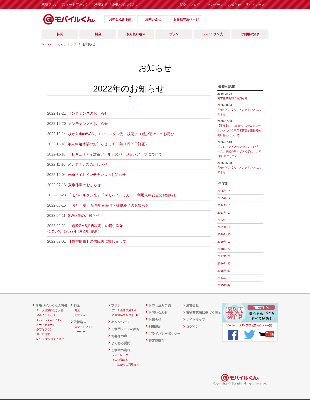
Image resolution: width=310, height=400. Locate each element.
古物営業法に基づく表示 (203, 312)
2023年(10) (224, 212)
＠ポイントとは (45, 315)
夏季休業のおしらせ (84, 185)
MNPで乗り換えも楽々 (50, 339)
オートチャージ (45, 324)
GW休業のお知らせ (83, 215)
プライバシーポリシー (164, 333)
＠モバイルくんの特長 (51, 305)
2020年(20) (224, 234)
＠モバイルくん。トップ (59, 44)
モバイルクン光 (212, 34)
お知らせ (234, 4)
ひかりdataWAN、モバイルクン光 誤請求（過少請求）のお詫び (121, 134)
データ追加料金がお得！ (51, 310)
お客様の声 (119, 336)
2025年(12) (224, 198)
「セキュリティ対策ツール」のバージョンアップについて (115, 154)
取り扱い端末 (135, 34)
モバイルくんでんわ (48, 319)
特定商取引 (157, 340)
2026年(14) (224, 191)
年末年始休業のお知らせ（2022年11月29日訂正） (108, 144)
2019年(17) (224, 241)
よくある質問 (120, 343)
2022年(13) (224, 220)
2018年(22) (224, 249)
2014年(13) (224, 278)
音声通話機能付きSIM (125, 315)
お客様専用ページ (186, 19)
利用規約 (155, 326)
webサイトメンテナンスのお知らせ (97, 175)
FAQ (183, 4)
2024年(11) (224, 205)
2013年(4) (223, 285)
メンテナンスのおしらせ (88, 113)
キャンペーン (214, 4)
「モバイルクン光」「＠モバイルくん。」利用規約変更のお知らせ (122, 195)
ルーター (79, 331)
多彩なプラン (44, 329)
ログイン (192, 326)
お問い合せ (153, 19)
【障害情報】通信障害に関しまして (97, 241)
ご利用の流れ (120, 350)
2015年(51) (224, 270)
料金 (77, 305)
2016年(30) (224, 263)
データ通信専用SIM (124, 310)
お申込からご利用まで (125, 364)
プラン (116, 305)
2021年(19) (224, 227)
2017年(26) (224, 256)
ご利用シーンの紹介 (125, 329)
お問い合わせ (158, 312)
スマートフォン (83, 326)
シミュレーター (121, 355)
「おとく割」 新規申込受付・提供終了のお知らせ (108, 205)
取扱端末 (80, 322)
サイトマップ (254, 4)
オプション (81, 315)
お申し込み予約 (120, 19)
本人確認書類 (120, 359)
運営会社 (192, 305)
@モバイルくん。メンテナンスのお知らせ (239, 110)
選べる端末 (43, 334)
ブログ (195, 4)
